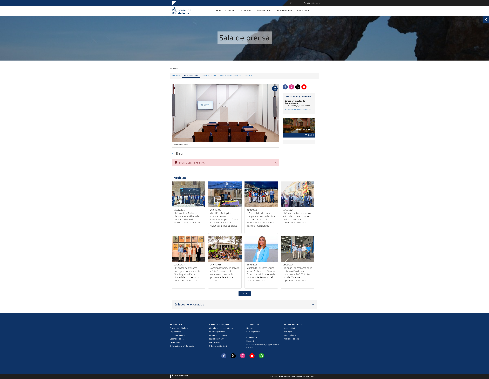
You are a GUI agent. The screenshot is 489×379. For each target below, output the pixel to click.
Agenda (248, 75)
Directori (250, 341)
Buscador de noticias (230, 75)
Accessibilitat (289, 328)
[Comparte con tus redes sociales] (486, 19)
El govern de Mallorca (179, 328)
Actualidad (245, 11)
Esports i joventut (216, 339)
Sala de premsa (253, 331)
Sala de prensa (191, 75)
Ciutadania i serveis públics (221, 328)
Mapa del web (290, 335)
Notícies (249, 328)
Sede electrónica (284, 11)
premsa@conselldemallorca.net (298, 110)
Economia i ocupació (218, 335)
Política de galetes (291, 339)
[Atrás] (173, 153)
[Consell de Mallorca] (181, 10)
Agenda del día (209, 75)
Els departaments (177, 335)
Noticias (176, 75)
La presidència (176, 331)
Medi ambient (215, 342)
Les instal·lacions (177, 339)
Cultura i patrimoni (217, 331)
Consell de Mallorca (177, 376)
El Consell (229, 11)
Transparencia (302, 11)
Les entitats (175, 342)
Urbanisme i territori (218, 346)
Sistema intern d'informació (182, 346)
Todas (244, 293)
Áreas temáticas (264, 11)
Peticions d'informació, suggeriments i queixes (262, 345)
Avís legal (288, 331)
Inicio (218, 11)
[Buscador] (314, 11)
